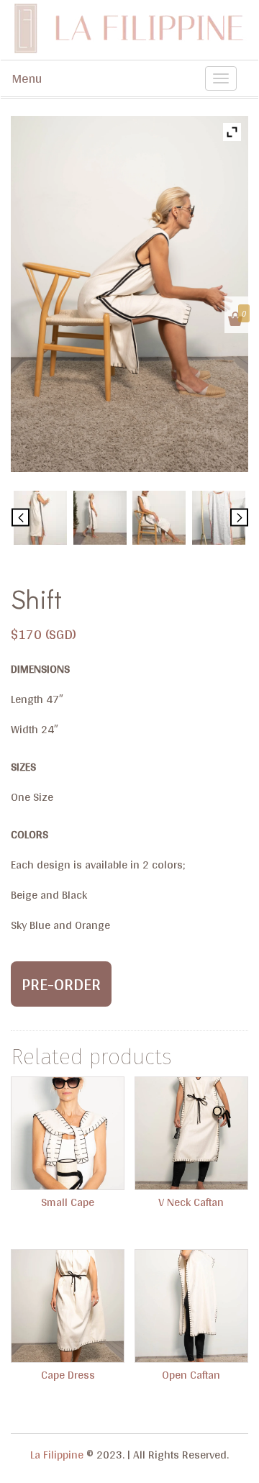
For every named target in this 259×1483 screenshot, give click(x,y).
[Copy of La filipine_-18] (100, 517)
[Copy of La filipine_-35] (218, 517)
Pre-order (61, 984)
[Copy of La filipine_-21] (159, 517)
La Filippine (56, 1454)
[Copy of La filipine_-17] (40, 517)
